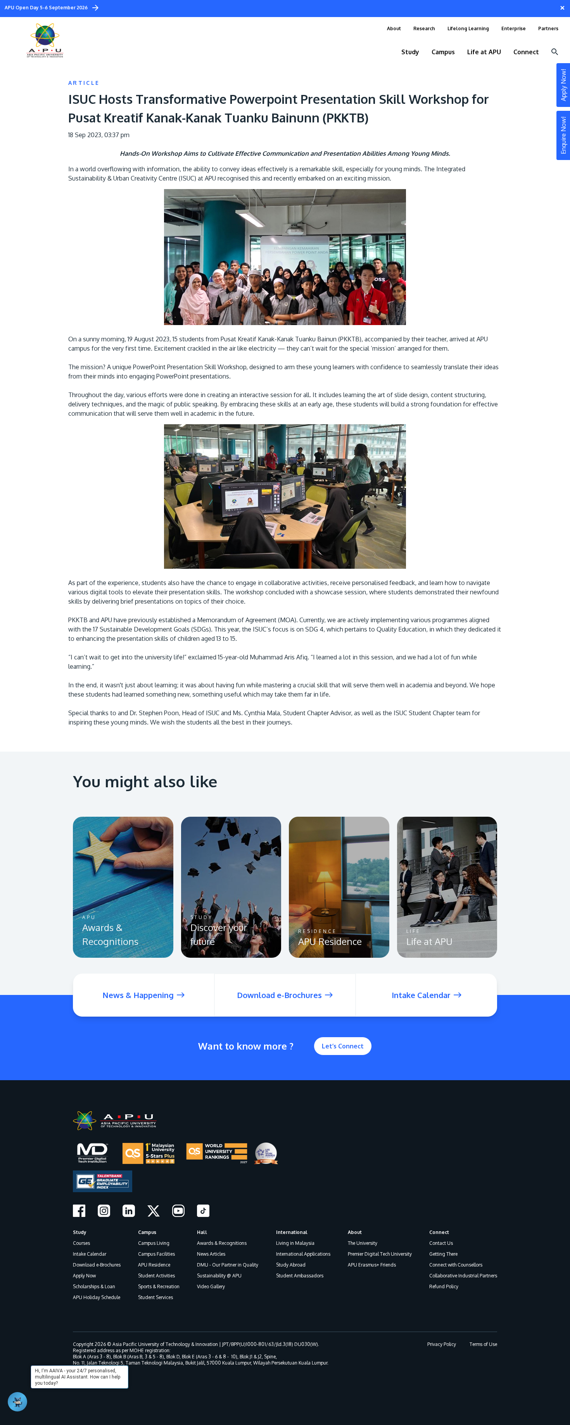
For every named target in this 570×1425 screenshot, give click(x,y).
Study (79, 1232)
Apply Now (84, 1276)
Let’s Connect (343, 1046)
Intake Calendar (89, 1254)
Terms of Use (483, 1344)
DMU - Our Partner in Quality (227, 1265)
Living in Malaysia (295, 1243)
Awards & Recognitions (222, 1243)
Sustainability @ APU (219, 1276)
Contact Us (441, 1243)
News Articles (211, 1254)
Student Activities (156, 1276)
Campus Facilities (156, 1254)
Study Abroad (291, 1265)
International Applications (303, 1254)
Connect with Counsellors (455, 1265)
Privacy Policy (441, 1344)
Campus (147, 1232)
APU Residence (154, 1265)
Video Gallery (211, 1286)
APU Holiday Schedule (96, 1297)
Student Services (155, 1297)
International (291, 1232)
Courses (81, 1243)
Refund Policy (443, 1286)
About (355, 1232)
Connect (439, 1232)
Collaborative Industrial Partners (463, 1276)
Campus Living (153, 1243)
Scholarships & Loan (94, 1286)
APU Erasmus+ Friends (372, 1265)
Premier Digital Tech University (380, 1254)
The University (362, 1243)
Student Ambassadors (299, 1276)
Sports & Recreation (159, 1286)
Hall (202, 1232)
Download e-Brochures (97, 1265)
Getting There (443, 1254)
